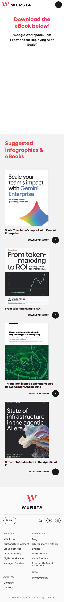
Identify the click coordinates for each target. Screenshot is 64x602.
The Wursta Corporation (21, 597)
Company (9, 582)
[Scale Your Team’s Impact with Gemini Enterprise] (27, 198)
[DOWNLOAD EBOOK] (55, 240)
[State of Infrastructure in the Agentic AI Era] (27, 429)
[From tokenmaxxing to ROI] (27, 276)
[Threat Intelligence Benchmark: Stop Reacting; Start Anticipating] (27, 351)
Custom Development (16, 544)
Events (36, 548)
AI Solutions (10, 539)
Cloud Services (12, 548)
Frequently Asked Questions (42, 564)
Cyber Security (12, 553)
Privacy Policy (40, 577)
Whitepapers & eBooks (45, 544)
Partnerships (39, 553)
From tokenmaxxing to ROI (23, 308)
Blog (34, 539)
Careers (8, 587)
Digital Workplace (13, 558)
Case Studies (40, 558)
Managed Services (14, 563)
